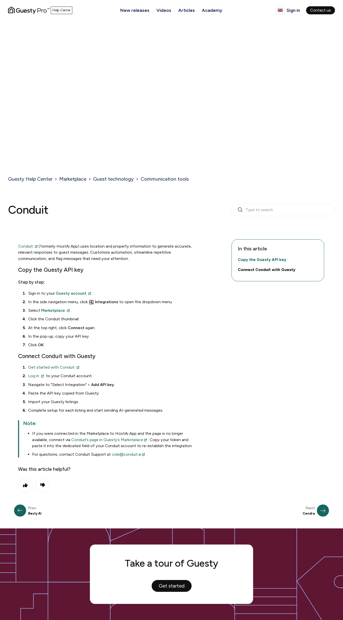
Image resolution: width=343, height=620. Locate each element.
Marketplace (72, 179)
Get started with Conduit (51, 367)
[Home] (29, 10)
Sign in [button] (293, 10)
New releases (134, 10)
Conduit (26, 246)
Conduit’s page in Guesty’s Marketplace (107, 439)
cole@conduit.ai (126, 454)
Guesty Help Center (30, 179)
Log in (33, 375)
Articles (186, 10)
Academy (212, 10)
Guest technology (113, 179)
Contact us (320, 10)
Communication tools (165, 179)
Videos (163, 10)
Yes (25, 485)
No (42, 485)
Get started (172, 586)
